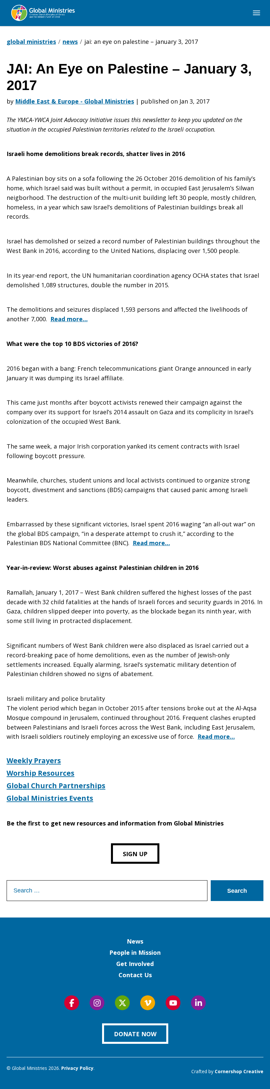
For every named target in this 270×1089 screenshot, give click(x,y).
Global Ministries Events (50, 798)
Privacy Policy (77, 1068)
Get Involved (135, 964)
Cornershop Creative (239, 1071)
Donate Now (135, 1034)
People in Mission (135, 952)
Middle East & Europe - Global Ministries (74, 101)
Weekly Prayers (34, 760)
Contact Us (135, 975)
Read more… (69, 319)
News (135, 941)
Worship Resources (40, 773)
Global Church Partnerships (56, 785)
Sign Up (135, 854)
